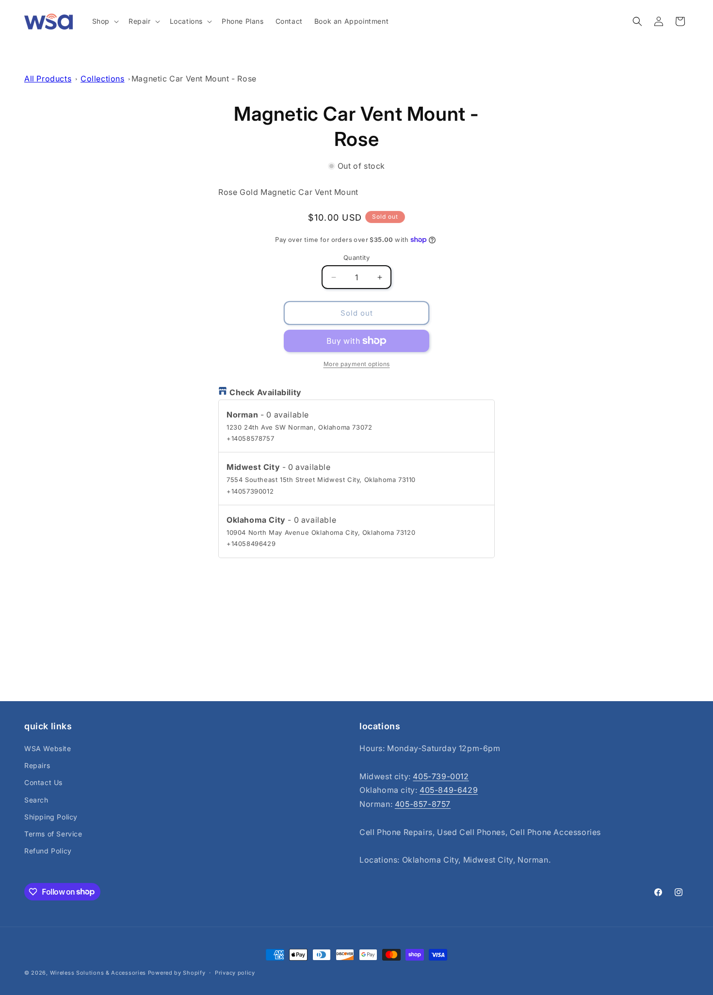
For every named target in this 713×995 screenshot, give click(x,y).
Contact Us (43, 783)
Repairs (37, 766)
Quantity (356, 257)
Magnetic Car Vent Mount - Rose (194, 78)
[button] (104, 21)
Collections (103, 78)
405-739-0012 (441, 776)
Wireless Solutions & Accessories (98, 972)
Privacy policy (235, 972)
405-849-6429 (449, 790)
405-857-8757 (423, 804)
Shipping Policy (51, 817)
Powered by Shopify (177, 972)
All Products (47, 78)
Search (36, 800)
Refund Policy (48, 851)
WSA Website (47, 748)
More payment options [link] (357, 364)
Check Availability (265, 392)
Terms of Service (53, 834)
